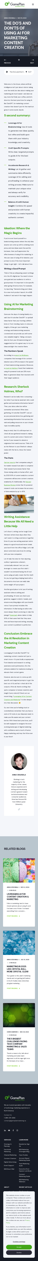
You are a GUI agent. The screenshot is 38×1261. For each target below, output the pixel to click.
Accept (19, 1247)
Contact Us (8, 1115)
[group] (19, 72)
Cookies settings (19, 1242)
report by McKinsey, (22, 355)
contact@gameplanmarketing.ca (15, 1121)
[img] (26, 72)
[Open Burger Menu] (33, 4)
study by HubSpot (11, 368)
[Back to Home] (14, 4)
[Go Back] (19, 60)
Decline (19, 1252)
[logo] (14, 1098)
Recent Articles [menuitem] (25, 1187)
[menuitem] (10, 1145)
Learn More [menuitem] (23, 1140)
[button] (7, 72)
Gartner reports (9, 462)
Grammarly (13, 615)
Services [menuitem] (7, 1140)
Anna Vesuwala (9, 18)
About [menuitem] (6, 1187)
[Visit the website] (19, 809)
